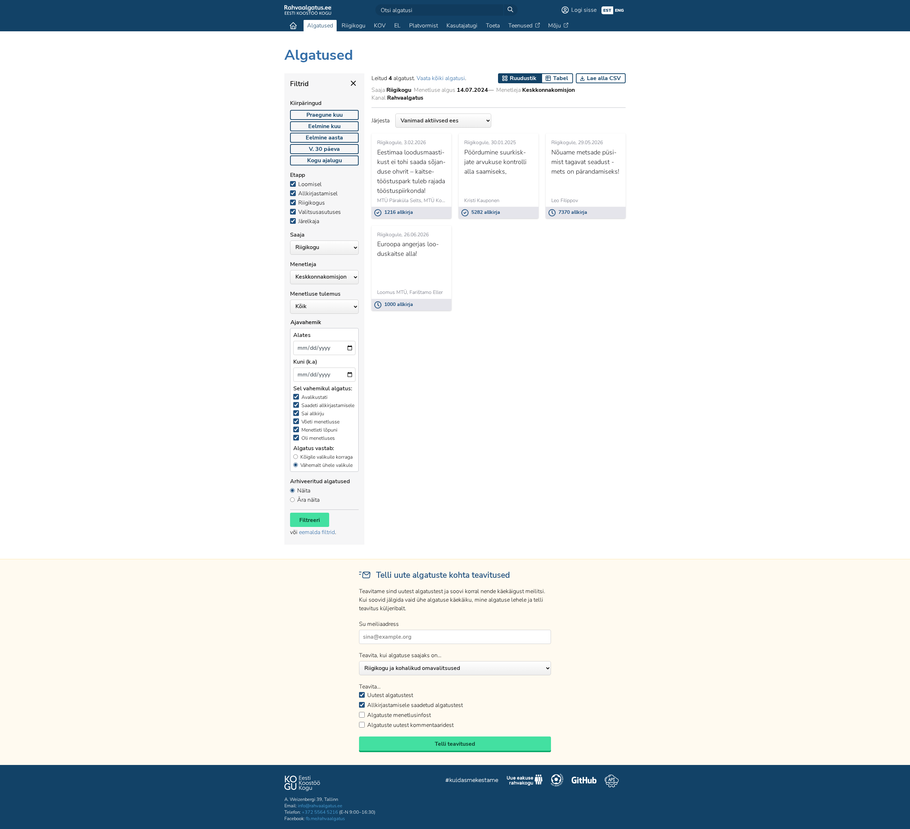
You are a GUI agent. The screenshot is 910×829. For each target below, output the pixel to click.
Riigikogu (353, 26)
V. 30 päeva (324, 149)
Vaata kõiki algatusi (441, 78)
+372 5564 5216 (320, 812)
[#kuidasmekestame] (472, 781)
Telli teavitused (455, 744)
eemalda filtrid (317, 532)
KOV (380, 26)
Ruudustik (523, 78)
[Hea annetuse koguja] (557, 780)
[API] (612, 781)
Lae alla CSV (604, 78)
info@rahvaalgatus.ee (320, 806)
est (607, 10)
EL (397, 26)
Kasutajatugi (461, 26)
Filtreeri (309, 520)
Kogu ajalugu (324, 160)
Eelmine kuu (324, 126)
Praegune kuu (324, 115)
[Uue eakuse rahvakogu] (524, 781)
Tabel (560, 78)
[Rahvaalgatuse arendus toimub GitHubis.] (584, 781)
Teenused (520, 26)
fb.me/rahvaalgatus (325, 818)
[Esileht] (293, 25)
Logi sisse (583, 10)
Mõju (554, 26)
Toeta (493, 26)
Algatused (320, 26)
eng (619, 10)
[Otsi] (510, 10)
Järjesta (380, 121)
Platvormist (423, 26)
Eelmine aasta (324, 138)
